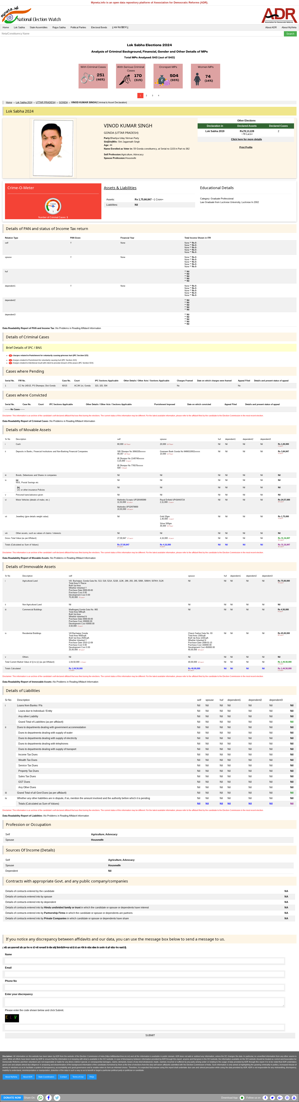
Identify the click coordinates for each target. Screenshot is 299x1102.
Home (6, 27)
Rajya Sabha (59, 27)
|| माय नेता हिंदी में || (120, 27)
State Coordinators (46, 1077)
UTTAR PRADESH (45, 102)
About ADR (271, 27)
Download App (229, 1097)
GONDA (63, 102)
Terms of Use (78, 1077)
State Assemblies (38, 27)
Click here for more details (246, 139)
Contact (63, 1077)
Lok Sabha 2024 (24, 102)
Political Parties (78, 27)
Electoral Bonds (99, 27)
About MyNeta (289, 27)
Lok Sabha (19, 27)
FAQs (92, 1077)
